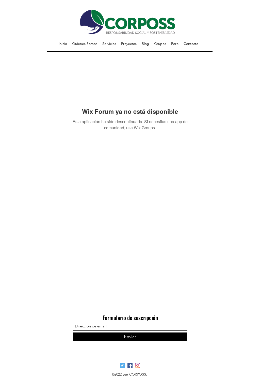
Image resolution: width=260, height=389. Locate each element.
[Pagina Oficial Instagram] (137, 365)
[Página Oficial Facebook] (130, 365)
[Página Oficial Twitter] (122, 365)
